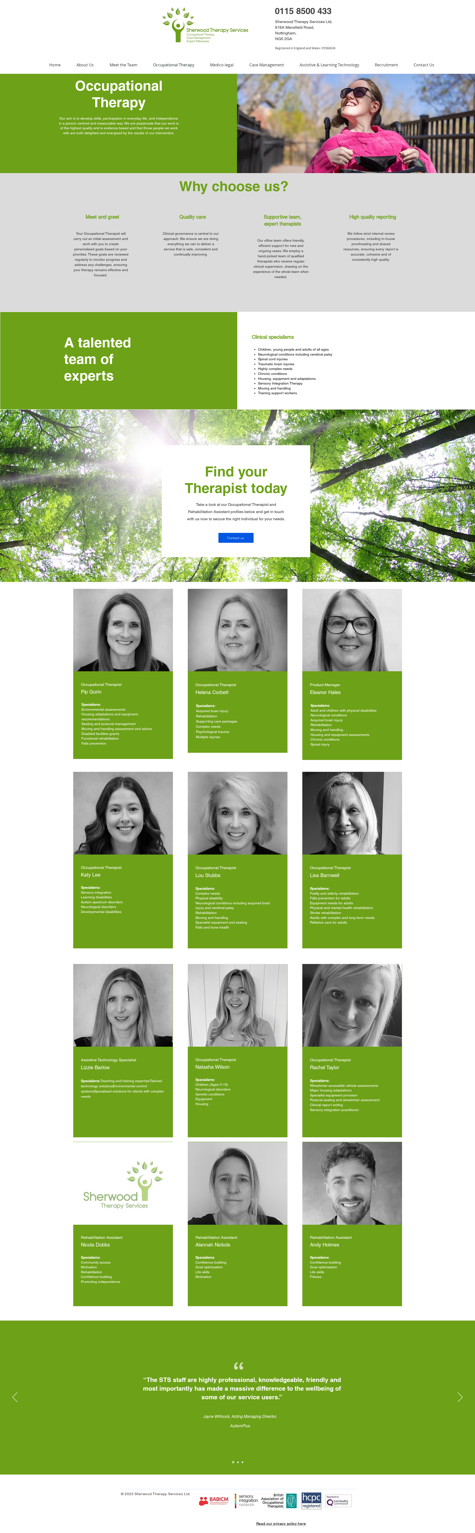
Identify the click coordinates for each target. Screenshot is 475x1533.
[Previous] (14, 1397)
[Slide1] (233, 1462)
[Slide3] (242, 1462)
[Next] (460, 1397)
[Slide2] (238, 1462)
